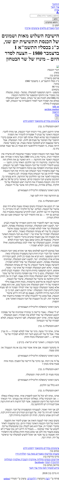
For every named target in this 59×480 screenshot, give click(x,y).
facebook (39, 462)
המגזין (47, 462)
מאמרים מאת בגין (35, 453)
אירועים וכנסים (51, 459)
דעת (47, 478)
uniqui (7, 478)
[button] (55, 4)
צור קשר (33, 468)
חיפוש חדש (28, 121)
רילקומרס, (32, 478)
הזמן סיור (42, 468)
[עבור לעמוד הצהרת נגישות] (57, 12)
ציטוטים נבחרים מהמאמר (46, 121)
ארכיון (28, 28)
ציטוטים (35, 28)
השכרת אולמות (20, 459)
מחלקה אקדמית (36, 459)
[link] (55, 7)
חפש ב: (55, 25)
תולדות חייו (20, 453)
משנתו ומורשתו (51, 453)
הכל (57, 28)
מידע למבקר (53, 468)
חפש (56, 19)
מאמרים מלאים (47, 28)
